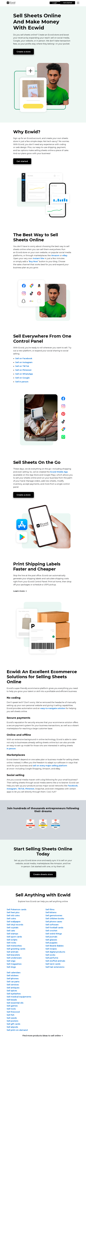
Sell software (52, 925)
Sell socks (50, 955)
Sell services (13, 985)
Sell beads (12, 1000)
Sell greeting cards (16, 949)
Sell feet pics (13, 912)
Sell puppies (51, 943)
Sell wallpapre (13, 921)
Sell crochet (51, 931)
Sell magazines (14, 964)
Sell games (12, 1006)
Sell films (50, 909)
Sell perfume (52, 958)
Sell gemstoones (54, 915)
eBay (64, 255)
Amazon (55, 255)
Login (55, 3)
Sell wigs (11, 961)
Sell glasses (51, 940)
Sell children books (55, 918)
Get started (67, 3)
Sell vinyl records (15, 925)
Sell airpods (12, 1027)
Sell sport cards (14, 937)
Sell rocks (11, 943)
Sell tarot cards (53, 964)
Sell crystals (12, 927)
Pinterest (29, 789)
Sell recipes (51, 949)
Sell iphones (13, 978)
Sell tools (11, 1009)
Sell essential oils (15, 1003)
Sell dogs (11, 967)
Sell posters (12, 1021)
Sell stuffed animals (55, 961)
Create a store (24, 52)
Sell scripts (12, 940)
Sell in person (21, 382)
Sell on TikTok (22, 366)
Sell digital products (55, 952)
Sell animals (12, 952)
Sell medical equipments (19, 997)
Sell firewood (13, 1012)
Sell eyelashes (14, 994)
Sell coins (11, 918)
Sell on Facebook (23, 358)
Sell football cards (54, 927)
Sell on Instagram (24, 362)
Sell (17, 1030)
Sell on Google (22, 378)
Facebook (73, 786)
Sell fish (10, 1015)
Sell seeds (12, 1018)
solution (52, 708)
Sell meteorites (14, 946)
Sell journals (51, 937)
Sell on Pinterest (23, 370)
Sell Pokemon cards (16, 909)
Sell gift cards (13, 1024)
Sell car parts (13, 981)
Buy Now (33, 261)
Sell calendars (13, 972)
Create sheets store (43, 874)
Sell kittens (51, 912)
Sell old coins (13, 915)
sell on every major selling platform (50, 765)
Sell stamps (12, 934)
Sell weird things (54, 934)
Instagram (12, 789)
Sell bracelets (13, 955)
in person (11, 748)
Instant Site (38, 258)
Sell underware (14, 958)
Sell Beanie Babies (55, 946)
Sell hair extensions (55, 967)
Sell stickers (12, 975)
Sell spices (12, 991)
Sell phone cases (54, 921)
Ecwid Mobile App (59, 472)
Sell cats (11, 931)
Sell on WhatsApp (24, 374)
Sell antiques (13, 988)
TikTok (21, 789)
